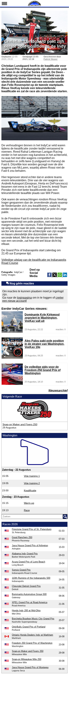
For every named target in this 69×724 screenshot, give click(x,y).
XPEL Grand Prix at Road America (29, 602)
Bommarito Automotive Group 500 (29, 594)
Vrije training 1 (32, 476)
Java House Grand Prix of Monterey (30, 667)
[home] (34, 5)
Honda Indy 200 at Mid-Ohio (26, 610)
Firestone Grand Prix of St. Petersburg (31, 529)
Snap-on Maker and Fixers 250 (19, 424)
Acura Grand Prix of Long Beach (28, 561)
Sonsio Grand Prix (21, 570)
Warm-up (29, 503)
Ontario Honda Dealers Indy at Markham (32, 635)
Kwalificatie (30, 490)
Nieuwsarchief (58, 390)
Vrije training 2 (32, 483)
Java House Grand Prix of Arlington (30, 545)
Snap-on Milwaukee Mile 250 (26, 659)
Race (27, 510)
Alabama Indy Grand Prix (25, 553)
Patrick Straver (51, 59)
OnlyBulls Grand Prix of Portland (28, 626)
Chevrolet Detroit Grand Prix (26, 586)
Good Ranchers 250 (22, 537)
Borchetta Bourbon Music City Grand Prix (33, 618)
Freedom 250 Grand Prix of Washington (32, 643)
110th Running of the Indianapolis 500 (31, 578)
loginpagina (24, 297)
